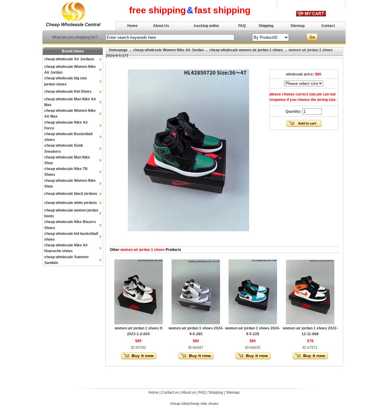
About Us (161, 26)
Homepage (118, 50)
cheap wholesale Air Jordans (69, 59)
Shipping (266, 26)
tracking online (206, 26)
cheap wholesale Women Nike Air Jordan (168, 50)
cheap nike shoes (203, 404)
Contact (328, 26)
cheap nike (179, 404)
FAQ (242, 26)
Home (132, 26)
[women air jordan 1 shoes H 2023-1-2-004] (138, 323)
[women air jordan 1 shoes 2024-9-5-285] (196, 323)
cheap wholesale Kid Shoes (68, 91)
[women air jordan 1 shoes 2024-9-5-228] (253, 323)
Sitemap (297, 26)
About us (188, 392)
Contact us (170, 392)
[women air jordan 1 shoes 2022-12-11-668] (310, 323)
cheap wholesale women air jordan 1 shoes (246, 50)
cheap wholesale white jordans (70, 203)
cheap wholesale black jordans (70, 194)
